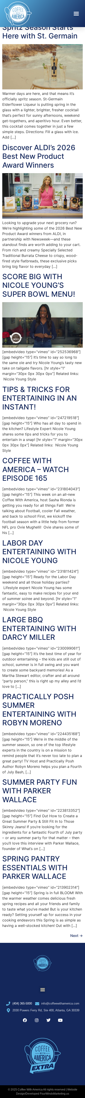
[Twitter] (48, 1020)
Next (76, 935)
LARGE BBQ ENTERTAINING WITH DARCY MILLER (39, 628)
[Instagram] (37, 1020)
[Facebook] (25, 1020)
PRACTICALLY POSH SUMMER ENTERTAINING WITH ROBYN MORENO (39, 709)
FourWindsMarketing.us (54, 1093)
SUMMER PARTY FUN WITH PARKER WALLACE (39, 791)
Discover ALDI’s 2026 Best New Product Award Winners (38, 156)
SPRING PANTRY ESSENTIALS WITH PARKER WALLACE (35, 867)
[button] (76, 13)
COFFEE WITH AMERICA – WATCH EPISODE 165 (35, 469)
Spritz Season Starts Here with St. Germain (40, 31)
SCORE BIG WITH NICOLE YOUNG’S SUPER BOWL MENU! (38, 285)
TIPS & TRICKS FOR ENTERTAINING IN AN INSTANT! (39, 398)
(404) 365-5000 (22, 1003)
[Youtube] (60, 1020)
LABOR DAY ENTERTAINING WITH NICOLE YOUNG (39, 552)
